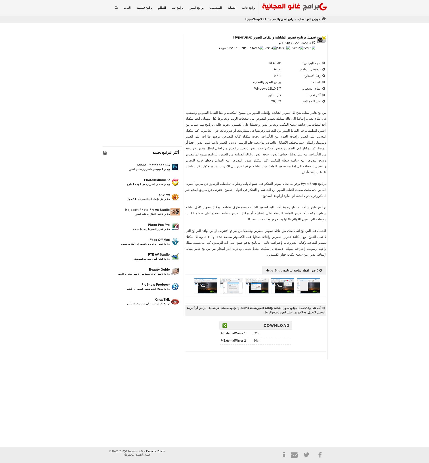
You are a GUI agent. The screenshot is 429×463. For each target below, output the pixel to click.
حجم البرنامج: (312, 63)
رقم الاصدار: (313, 76)
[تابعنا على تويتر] (308, 455)
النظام (162, 7)
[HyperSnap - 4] (231, 293)
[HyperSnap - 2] (282, 293)
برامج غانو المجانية (307, 19)
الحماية (232, 7)
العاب (127, 7)
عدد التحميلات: (312, 101)
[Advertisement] (142, 100)
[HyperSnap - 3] (257, 293)
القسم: (317, 82)
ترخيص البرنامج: (310, 69)
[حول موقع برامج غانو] (284, 455)
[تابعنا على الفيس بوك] (320, 455)
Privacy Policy (155, 451)
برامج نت (177, 7)
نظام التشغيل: (312, 88)
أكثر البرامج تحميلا (166, 152)
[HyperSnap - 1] (308, 293)
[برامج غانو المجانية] (293, 7)
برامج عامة (249, 7)
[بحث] (116, 8)
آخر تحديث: (314, 95)
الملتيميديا (216, 7)
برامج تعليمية (144, 7)
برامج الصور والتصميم (282, 19)
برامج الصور (196, 7)
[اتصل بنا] (296, 455)
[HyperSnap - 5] (205, 293)
